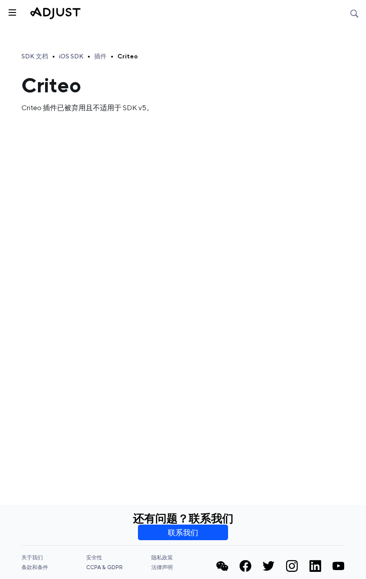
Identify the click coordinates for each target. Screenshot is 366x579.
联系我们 (183, 532)
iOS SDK (71, 56)
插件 (100, 56)
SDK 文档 (34, 56)
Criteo (127, 56)
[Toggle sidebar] (11, 11)
